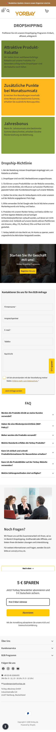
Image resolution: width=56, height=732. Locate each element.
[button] (5, 726)
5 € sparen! (51, 366)
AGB (44, 622)
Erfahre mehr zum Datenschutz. (25, 381)
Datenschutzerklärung (27, 625)
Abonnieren (28, 612)
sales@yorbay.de (18, 551)
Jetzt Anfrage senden (13, 391)
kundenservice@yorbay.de (14, 683)
